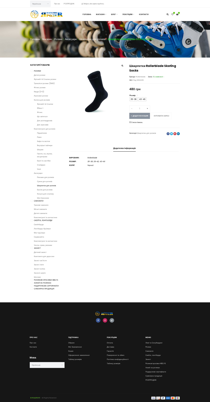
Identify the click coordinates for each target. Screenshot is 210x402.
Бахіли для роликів (44, 189)
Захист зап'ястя (40, 260)
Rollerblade (140, 77)
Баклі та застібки (44, 161)
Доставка (110, 347)
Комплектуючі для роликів (44, 129)
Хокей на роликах (42, 283)
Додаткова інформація (124, 148)
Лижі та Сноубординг (154, 343)
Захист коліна (39, 269)
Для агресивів (42, 124)
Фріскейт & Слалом (45, 104)
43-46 (102, 161)
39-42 (96, 161)
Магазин (47, 39)
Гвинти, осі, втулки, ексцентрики (44, 155)
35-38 (90, 161)
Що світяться (42, 116)
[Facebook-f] (98, 320)
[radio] (133, 99)
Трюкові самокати (41, 205)
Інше (39, 169)
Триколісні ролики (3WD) (44, 83)
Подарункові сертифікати (46, 286)
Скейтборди (39, 224)
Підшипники (42, 133)
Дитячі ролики (39, 75)
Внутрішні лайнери (44, 145)
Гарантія (110, 351)
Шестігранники (43, 198)
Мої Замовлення (75, 347)
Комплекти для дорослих (44, 256)
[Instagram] (105, 320)
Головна (35, 39)
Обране (71, 343)
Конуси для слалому (45, 194)
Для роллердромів (44, 120)
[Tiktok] (112, 320)
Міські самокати (40, 209)
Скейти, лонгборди (43, 220)
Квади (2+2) (39, 91)
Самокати (39, 201)
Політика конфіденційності (117, 359)
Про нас (57, 4)
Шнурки (40, 149)
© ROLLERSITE (35, 398)
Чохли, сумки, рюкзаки (43, 245)
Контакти (33, 347)
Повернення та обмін (115, 355)
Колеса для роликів (42, 100)
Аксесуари (71, 39)
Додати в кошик (141, 116)
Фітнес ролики (40, 87)
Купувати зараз (161, 116)
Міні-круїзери (39, 233)
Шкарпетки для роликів (92, 39)
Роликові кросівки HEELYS (46, 280)
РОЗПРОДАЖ (69, 4)
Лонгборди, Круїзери (42, 228)
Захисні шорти (40, 273)
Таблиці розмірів (75, 359)
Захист (37, 248)
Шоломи (37, 277)
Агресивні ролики (41, 96)
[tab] (124, 149)
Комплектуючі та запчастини (45, 217)
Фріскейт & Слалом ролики (45, 79)
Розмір (133, 95)
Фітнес (39, 112)
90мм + (40, 108)
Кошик (70, 351)
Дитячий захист (40, 252)
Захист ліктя (39, 264)
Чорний (90, 165)
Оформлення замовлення (79, 355)
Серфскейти (39, 237)
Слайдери (41, 165)
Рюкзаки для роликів (45, 177)
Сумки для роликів (44, 181)
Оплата (110, 343)
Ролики (58, 39)
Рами (39, 137)
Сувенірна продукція (44, 289)
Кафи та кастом (43, 141)
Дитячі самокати (40, 213)
